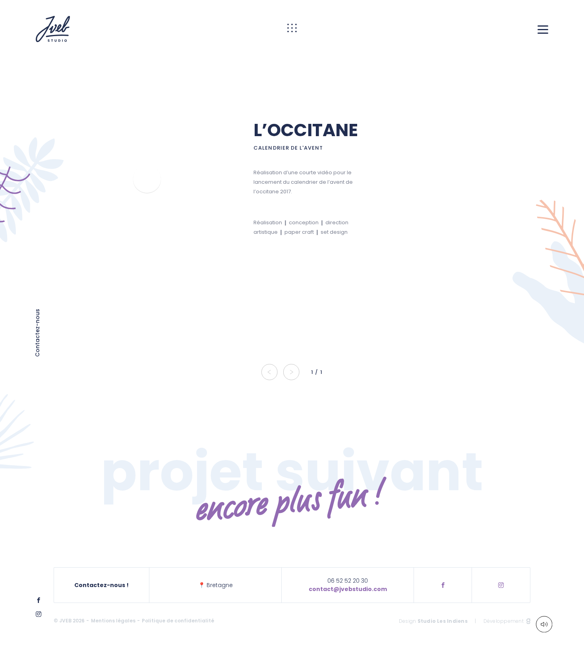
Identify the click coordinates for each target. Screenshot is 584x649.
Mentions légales (113, 620)
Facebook (443, 585)
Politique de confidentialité (178, 620)
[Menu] (543, 29)
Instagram (501, 585)
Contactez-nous (38, 333)
